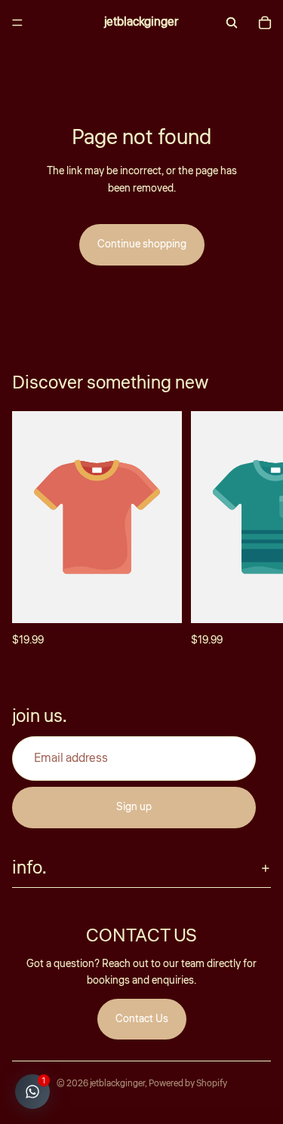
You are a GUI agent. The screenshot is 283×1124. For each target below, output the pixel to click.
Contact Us (141, 1019)
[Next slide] (254, 530)
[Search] (231, 22)
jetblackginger (117, 1083)
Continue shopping (141, 244)
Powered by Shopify (188, 1083)
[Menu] (17, 22)
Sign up (134, 807)
